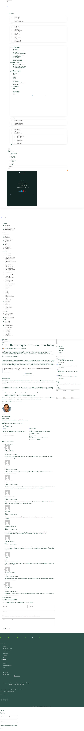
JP (11, 147)
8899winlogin (12, 458)
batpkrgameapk (8, 549)
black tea (58, 384)
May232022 (5, 339)
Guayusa (13, 159)
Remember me (4, 725)
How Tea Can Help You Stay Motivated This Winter (68, 371)
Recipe (3, 342)
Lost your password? (12, 725)
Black (12, 154)
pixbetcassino (16, 595)
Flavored (13, 156)
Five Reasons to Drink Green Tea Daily (65, 360)
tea (57, 385)
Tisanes (12, 163)
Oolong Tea (13, 160)
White (12, 164)
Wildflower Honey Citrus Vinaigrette (38, 437)
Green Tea (13, 157)
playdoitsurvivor (29, 503)
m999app (7, 518)
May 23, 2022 (37, 433)
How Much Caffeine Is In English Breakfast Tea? (67, 376)
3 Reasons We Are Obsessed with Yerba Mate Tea (67, 365)
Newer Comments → (8, 444)
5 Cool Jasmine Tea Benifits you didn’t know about (15, 420)
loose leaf (12, 401)
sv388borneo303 (12, 579)
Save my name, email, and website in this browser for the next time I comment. (21, 616)
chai (62, 384)
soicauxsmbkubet (9, 533)
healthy (8, 401)
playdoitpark (41, 488)
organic (20, 401)
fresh (6, 401)
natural (16, 401)
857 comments (22, 348)
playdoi (14, 473)
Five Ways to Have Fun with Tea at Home (12, 423)
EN (11, 146)
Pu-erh (12, 161)
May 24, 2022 (11, 435)
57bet (14, 564)
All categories (14, 153)
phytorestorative (9, 348)
